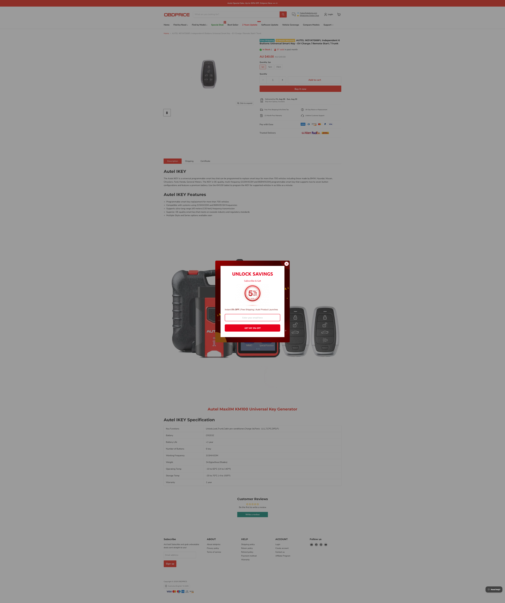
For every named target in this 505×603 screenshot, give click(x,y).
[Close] (286, 264)
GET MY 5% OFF (252, 328)
